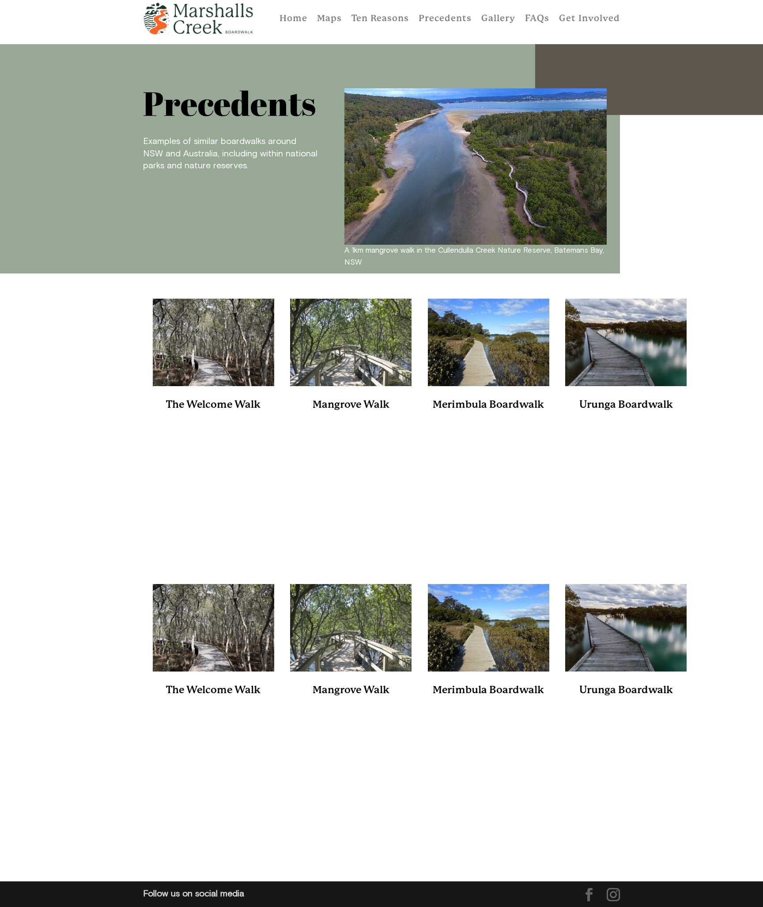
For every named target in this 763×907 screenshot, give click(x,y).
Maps (329, 18)
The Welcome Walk (213, 405)
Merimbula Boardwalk (488, 405)
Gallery (498, 18)
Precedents (445, 18)
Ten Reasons (380, 18)
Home (293, 18)
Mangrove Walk (351, 405)
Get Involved (589, 18)
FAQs (537, 18)
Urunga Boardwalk (626, 405)
